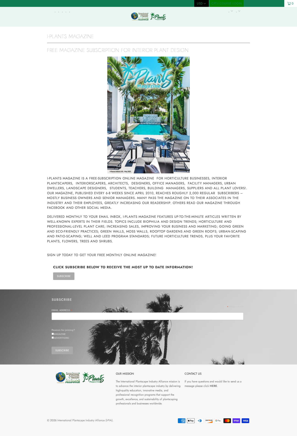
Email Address (62, 310)
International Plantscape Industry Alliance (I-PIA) (85, 420)
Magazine (60, 334)
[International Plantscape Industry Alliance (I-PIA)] (148, 17)
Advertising (61, 338)
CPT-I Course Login (226, 3)
